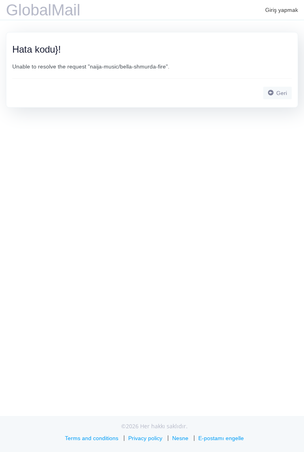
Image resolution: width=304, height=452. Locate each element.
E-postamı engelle (221, 438)
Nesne (180, 438)
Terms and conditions (91, 438)
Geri (281, 93)
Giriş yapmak (281, 10)
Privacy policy (145, 438)
